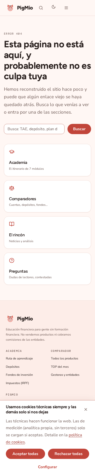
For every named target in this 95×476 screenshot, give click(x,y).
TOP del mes (60, 367)
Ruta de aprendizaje (19, 358)
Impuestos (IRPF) (17, 383)
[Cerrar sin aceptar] (85, 409)
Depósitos (12, 367)
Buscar (79, 129)
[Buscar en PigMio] (41, 8)
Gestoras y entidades (65, 375)
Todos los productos (64, 358)
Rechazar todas (69, 453)
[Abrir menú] (66, 8)
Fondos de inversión (19, 375)
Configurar (47, 467)
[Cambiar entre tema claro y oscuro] (53, 8)
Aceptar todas (25, 453)
